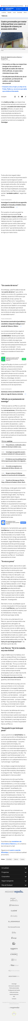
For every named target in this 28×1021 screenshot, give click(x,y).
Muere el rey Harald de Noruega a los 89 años (12, 5)
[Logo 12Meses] (14, 960)
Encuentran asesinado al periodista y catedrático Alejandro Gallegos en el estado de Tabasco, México (13, 324)
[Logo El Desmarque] (14, 921)
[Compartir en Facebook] (25, 96)
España (9, 12)
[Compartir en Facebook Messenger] (22, 96)
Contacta (14, 998)
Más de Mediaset (7, 885)
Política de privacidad (14, 988)
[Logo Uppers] (14, 949)
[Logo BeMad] (14, 943)
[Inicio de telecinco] (2, 9)
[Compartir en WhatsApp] (15, 96)
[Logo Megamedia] (14, 1007)
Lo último (4, 12)
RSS (14, 996)
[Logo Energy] (14, 938)
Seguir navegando (8, 881)
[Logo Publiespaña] (14, 971)
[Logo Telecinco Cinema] (14, 954)
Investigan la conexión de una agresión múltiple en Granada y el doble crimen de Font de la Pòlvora (14, 205)
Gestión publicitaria (14, 994)
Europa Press (4, 58)
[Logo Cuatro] (14, 911)
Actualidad (9, 859)
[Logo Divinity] (14, 916)
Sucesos (22, 859)
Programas (5, 872)
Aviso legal (14, 983)
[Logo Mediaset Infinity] (14, 900)
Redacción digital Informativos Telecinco (11, 57)
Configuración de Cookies (14, 990)
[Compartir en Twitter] (18, 96)
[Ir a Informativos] (9, 9)
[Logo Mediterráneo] (14, 976)
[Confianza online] (14, 1015)
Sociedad (19, 12)
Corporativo (6, 876)
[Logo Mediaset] (14, 892)
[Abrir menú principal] (25, 9)
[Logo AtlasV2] (14, 965)
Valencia (4, 16)
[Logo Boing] (14, 932)
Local (14, 12)
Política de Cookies (14, 992)
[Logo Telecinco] (14, 905)
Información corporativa (14, 986)
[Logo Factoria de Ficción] (14, 927)
